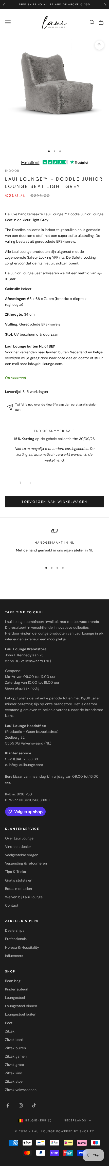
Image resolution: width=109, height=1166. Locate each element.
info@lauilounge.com (45, 363)
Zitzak (9, 1031)
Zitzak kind (13, 1073)
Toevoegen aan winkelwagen (54, 502)
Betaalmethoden (18, 888)
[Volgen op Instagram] (20, 1105)
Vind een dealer (18, 846)
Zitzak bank (14, 1039)
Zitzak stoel (14, 1081)
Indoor (12, 171)
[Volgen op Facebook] (7, 1105)
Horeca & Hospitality (22, 947)
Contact (11, 905)
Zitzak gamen (16, 1056)
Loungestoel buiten (20, 1014)
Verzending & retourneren (26, 863)
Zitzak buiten (15, 1048)
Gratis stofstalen (18, 880)
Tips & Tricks (15, 871)
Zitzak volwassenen (21, 1089)
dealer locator (77, 358)
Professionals (16, 938)
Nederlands (75, 1120)
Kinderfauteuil (16, 989)
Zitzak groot (14, 1064)
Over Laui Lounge (19, 838)
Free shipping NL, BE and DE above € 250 (54, 4)
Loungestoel (15, 997)
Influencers (14, 955)
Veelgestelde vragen (21, 855)
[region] (54, 543)
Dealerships (14, 930)
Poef (8, 1023)
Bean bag (13, 981)
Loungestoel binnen (21, 1006)
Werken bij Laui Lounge (24, 897)
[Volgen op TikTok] (34, 1105)
